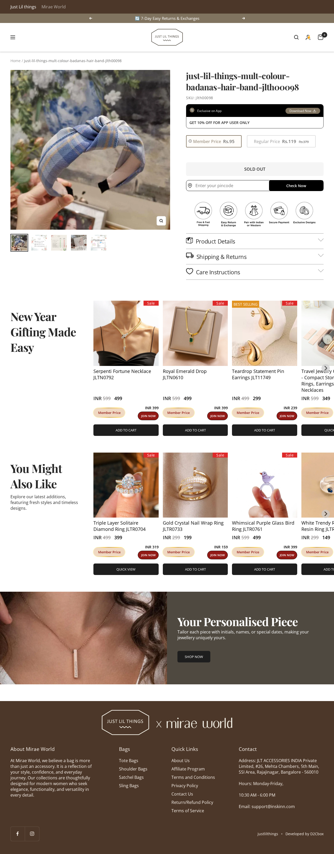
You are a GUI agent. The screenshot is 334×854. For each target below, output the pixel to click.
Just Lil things (23, 7)
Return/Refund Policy (192, 802)
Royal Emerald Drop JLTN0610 (185, 374)
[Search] (296, 37)
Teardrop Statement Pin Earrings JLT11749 (258, 374)
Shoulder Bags (133, 769)
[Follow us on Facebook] (17, 834)
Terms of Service (187, 811)
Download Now (300, 111)
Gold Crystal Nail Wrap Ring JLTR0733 (193, 526)
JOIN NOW (148, 416)
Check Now (296, 185)
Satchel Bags (131, 777)
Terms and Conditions (193, 777)
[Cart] (321, 37)
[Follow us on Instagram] (32, 834)
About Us (180, 760)
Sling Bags (129, 785)
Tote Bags (128, 760)
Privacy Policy (184, 785)
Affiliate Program (188, 769)
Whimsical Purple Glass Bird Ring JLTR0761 (263, 526)
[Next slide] (325, 368)
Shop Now (194, 656)
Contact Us (182, 794)
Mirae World (53, 7)
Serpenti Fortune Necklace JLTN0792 (122, 374)
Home (15, 60)
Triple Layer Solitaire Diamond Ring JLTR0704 (119, 526)
